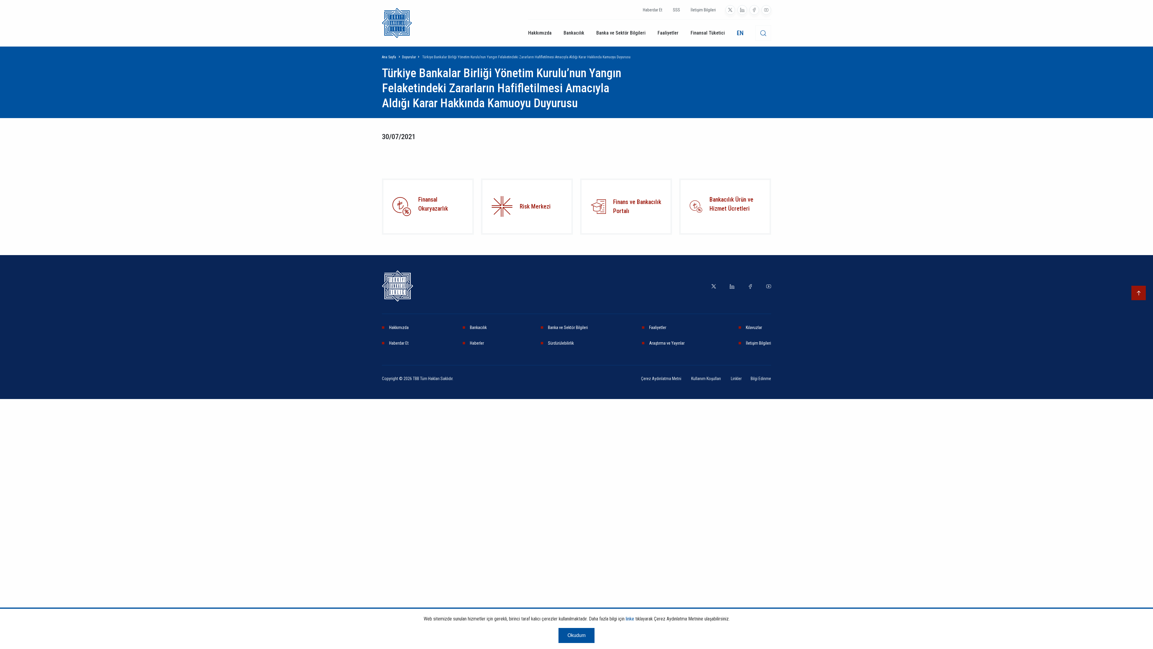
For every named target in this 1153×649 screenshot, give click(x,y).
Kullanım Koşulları (706, 378)
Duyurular (409, 57)
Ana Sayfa (389, 57)
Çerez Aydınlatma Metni (661, 378)
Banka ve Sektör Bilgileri (621, 33)
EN (740, 33)
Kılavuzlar (754, 327)
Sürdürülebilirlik (561, 343)
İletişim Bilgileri (703, 10)
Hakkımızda (540, 33)
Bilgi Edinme (761, 378)
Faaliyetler (668, 33)
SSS (676, 10)
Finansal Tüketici (708, 33)
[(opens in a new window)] (730, 9)
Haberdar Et (652, 10)
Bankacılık (574, 33)
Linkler (736, 378)
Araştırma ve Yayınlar (667, 343)
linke (630, 619)
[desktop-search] (763, 33)
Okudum (576, 635)
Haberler (477, 343)
